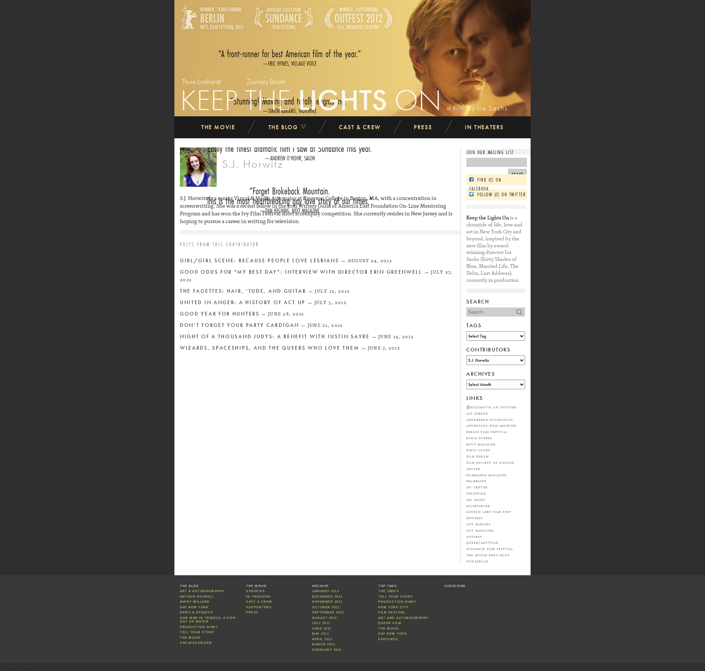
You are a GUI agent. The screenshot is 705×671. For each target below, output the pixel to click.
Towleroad (477, 561)
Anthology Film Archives (491, 425)
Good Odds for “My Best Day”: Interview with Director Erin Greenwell (301, 272)
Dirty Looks (478, 449)
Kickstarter (478, 505)
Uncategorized (196, 643)
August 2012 (324, 618)
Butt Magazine (481, 444)
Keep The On (311, 100)
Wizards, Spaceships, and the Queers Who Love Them (269, 348)
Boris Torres (479, 437)
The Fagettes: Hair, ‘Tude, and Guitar (243, 291)
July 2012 (321, 623)
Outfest (474, 536)
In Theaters (484, 127)
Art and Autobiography (403, 618)
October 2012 (326, 607)
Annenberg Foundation (489, 419)
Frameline (476, 480)
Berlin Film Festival (486, 431)
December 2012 (327, 596)
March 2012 (323, 644)
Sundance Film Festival (489, 548)
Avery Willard (195, 601)
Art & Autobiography (202, 591)
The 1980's (388, 591)
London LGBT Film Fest (488, 511)
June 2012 (322, 628)
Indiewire (476, 493)
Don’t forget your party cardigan (239, 325)
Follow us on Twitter (501, 194)
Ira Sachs (475, 499)
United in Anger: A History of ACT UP (243, 302)
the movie (388, 628)
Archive (320, 586)
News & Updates (196, 612)
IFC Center (477, 487)
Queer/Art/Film (482, 542)
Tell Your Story (197, 632)
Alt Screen (477, 413)
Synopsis (255, 591)
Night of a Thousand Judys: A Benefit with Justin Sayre (275, 336)
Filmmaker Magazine (486, 474)
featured (388, 639)
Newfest (474, 517)
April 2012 (322, 639)
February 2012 (327, 650)
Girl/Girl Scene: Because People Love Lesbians (259, 261)
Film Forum (477, 456)
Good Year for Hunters (220, 314)
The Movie (218, 127)
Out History (478, 524)
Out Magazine (480, 530)
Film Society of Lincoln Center (490, 465)
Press (423, 127)
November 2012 (327, 601)
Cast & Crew (360, 127)
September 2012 (328, 612)
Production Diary (199, 627)
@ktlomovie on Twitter (491, 407)
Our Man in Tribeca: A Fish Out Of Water (208, 620)
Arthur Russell (197, 596)
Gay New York (194, 607)
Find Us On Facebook (485, 180)
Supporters (258, 607)
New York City (393, 607)
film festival (392, 612)
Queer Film (389, 623)
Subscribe (455, 586)
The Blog (284, 127)
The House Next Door (488, 554)
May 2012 (320, 633)
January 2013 (325, 591)
